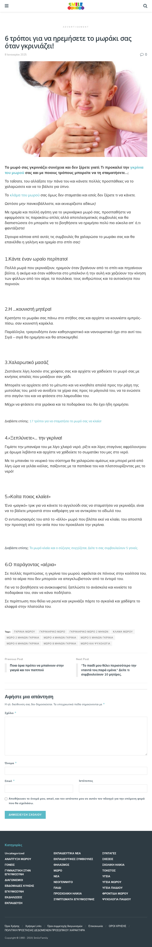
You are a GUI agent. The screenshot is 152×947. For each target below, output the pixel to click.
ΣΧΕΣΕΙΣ (107, 859)
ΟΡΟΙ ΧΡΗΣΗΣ (117, 926)
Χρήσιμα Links (33, 926)
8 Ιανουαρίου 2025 (16, 54)
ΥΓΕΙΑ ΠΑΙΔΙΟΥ (112, 888)
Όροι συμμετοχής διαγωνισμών (65, 926)
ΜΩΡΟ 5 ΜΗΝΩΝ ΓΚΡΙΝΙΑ (97, 637)
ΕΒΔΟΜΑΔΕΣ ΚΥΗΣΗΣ (19, 886)
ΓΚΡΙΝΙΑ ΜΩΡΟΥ (24, 631)
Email (10, 781)
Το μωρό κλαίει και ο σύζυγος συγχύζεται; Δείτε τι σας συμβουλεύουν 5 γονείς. (83, 548)
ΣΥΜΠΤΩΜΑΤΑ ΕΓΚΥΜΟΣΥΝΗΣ (74, 899)
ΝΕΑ (56, 876)
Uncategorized (14, 853)
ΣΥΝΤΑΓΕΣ (109, 853)
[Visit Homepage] (75, 6)
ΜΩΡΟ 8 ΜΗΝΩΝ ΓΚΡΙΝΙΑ (60, 643)
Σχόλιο (10, 713)
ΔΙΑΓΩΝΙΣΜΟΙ (14, 880)
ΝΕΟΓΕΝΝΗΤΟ (63, 882)
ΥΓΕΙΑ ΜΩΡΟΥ (111, 882)
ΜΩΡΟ (58, 870)
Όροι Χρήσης (12, 926)
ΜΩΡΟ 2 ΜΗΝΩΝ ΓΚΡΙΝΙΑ (23, 637)
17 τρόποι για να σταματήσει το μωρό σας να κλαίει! (65, 421)
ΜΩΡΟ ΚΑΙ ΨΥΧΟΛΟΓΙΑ (95, 643)
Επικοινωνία (95, 926)
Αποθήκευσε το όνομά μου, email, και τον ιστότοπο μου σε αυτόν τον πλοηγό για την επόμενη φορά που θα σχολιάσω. (77, 801)
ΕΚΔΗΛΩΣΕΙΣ (13, 897)
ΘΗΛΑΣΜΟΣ (61, 865)
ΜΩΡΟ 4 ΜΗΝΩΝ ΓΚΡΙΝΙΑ (60, 637)
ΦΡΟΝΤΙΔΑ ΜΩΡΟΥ (115, 893)
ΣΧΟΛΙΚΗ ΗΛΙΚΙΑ (113, 865)
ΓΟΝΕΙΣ (10, 865)
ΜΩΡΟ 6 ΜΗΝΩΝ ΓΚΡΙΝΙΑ (23, 643)
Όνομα (11, 763)
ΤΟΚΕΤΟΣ (109, 870)
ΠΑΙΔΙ (57, 888)
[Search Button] (145, 6)
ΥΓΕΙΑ (106, 876)
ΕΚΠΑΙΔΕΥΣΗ (13, 903)
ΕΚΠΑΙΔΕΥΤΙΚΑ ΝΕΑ (67, 853)
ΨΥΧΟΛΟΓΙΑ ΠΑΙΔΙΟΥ (116, 899)
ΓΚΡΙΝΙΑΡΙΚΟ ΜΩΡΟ (52, 631)
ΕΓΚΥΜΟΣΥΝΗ (14, 891)
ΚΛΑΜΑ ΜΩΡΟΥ (123, 631)
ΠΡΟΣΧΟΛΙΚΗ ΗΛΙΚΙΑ (68, 893)
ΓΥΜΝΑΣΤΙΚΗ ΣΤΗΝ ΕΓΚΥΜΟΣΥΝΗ (18, 872)
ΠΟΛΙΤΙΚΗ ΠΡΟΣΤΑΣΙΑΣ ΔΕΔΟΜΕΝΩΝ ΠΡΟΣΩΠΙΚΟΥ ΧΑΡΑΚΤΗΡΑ (45, 930)
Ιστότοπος (86, 781)
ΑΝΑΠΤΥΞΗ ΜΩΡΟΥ (18, 859)
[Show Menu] (7, 6)
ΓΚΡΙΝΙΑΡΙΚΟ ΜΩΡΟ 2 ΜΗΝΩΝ (89, 631)
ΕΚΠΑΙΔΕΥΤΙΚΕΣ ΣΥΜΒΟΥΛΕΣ (73, 859)
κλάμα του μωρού (25, 195)
